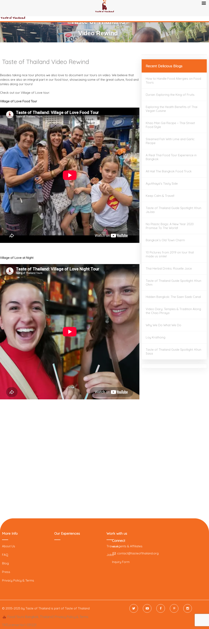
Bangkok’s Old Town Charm (165, 240)
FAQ (5, 555)
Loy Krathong (155, 337)
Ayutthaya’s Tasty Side (162, 183)
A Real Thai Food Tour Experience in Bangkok (171, 157)
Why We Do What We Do (163, 325)
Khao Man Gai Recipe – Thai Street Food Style (170, 125)
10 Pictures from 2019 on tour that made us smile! (170, 254)
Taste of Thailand (77, 608)
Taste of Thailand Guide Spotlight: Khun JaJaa (173, 210)
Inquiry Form (121, 562)
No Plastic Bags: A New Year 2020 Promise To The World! (170, 226)
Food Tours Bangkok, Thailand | (31, 617)
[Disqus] (69, 458)
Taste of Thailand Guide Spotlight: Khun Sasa (173, 351)
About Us (8, 546)
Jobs (110, 555)
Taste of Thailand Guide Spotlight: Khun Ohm (173, 282)
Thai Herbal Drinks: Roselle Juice (169, 268)
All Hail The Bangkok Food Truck (169, 171)
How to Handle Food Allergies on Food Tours (173, 80)
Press (6, 572)
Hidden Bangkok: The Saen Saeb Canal (173, 297)
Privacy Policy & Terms (18, 580)
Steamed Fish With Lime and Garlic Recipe (170, 141)
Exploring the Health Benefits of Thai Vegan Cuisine (171, 109)
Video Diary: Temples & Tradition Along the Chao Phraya (173, 311)
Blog (5, 563)
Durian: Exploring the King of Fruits (170, 95)
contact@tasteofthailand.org (137, 553)
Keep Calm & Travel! (160, 196)
